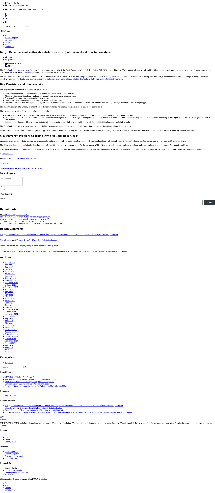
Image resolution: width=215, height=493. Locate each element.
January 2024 (10, 332)
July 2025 (9, 292)
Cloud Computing (12, 454)
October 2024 (10, 312)
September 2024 (11, 314)
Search (2, 198)
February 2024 (11, 330)
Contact (8, 439)
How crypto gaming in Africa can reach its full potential (37, 246)
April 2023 (9, 352)
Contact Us (9, 47)
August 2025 (10, 289)
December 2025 (11, 280)
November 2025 (11, 283)
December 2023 (11, 334)
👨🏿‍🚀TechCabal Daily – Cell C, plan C (14, 215)
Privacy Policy (10, 442)
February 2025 (11, 303)
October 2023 (10, 339)
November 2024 (11, 309)
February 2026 (11, 276)
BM (8, 66)
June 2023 (9, 347)
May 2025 (9, 296)
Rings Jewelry (5, 240)
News (7, 42)
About (7, 437)
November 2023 (11, 336)
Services (8, 40)
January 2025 (10, 305)
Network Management (14, 456)
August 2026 (10, 262)
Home (7, 35)
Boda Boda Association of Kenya (17, 70)
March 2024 (10, 327)
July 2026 (9, 265)
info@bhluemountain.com (15, 470)
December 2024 (11, 307)
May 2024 (9, 323)
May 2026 (9, 269)
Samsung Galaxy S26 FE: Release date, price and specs (22, 221)
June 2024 (9, 321)
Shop (7, 44)
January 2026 (10, 278)
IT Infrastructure (11, 458)
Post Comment (6, 194)
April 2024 (9, 325)
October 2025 (10, 285)
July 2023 (9, 345)
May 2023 (9, 350)
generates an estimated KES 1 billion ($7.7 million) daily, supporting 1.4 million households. (86, 79)
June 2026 (9, 267)
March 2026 (10, 274)
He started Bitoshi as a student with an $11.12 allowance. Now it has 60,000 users (32, 223)
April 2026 (9, 271)
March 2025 (10, 301)
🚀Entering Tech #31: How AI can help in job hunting (35, 240)
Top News (9, 363)
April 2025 (9, 298)
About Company (11, 38)
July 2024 (9, 318)
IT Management (11, 451)
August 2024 (10, 316)
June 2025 (9, 294)
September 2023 (11, 341)
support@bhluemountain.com (16, 472)
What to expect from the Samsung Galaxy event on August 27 (24, 219)
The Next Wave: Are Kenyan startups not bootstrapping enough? (25, 217)
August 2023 (10, 343)
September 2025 (11, 287)
